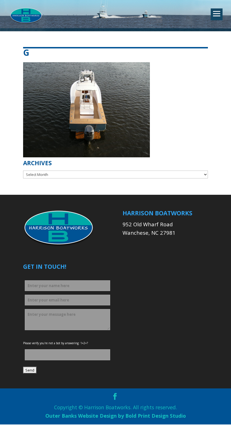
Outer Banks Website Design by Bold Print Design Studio (115, 415)
